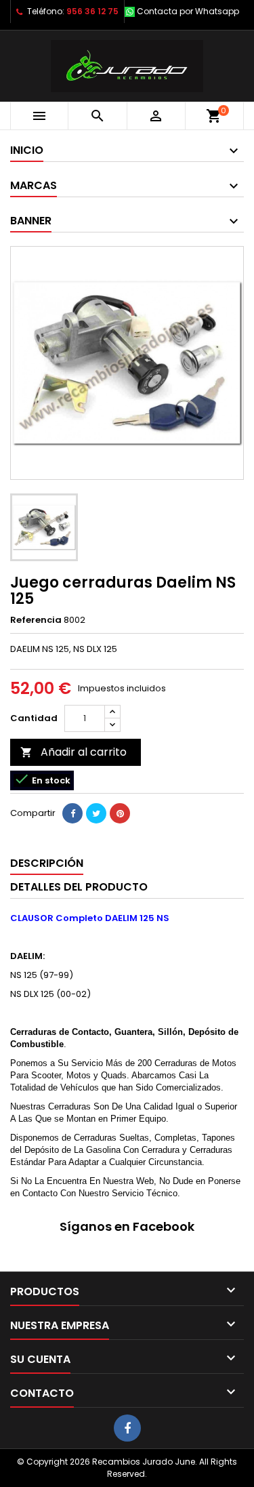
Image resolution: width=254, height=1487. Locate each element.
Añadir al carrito (73, 752)
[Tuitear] (96, 813)
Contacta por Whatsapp (188, 11)
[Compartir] (72, 813)
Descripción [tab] (46, 863)
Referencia (36, 620)
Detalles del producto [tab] (79, 887)
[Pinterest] (120, 813)
